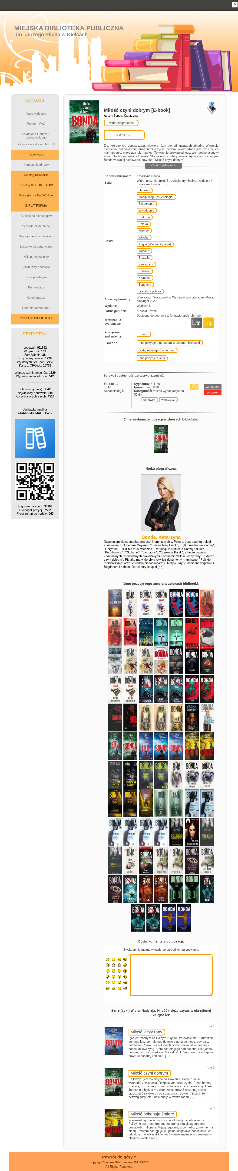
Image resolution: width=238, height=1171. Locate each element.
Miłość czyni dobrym (149, 1073)
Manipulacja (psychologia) (156, 197)
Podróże (144, 217)
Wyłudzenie (146, 210)
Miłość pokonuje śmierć (152, 1114)
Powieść (144, 271)
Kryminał (144, 278)
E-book (143, 334)
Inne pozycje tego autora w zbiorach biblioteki (169, 342)
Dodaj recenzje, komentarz (157, 350)
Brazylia (144, 257)
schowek (149, 399)
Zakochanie (146, 203)
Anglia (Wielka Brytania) (155, 244)
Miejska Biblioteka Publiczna (69, 28)
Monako (144, 251)
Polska (143, 224)
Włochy (144, 237)
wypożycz (168, 399)
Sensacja (145, 284)
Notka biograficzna (121, 123)
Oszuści (144, 190)
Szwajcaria (146, 264)
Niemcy (144, 230)
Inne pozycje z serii (152, 358)
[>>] (160, 567)
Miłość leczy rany (146, 1032)
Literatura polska (150, 291)
